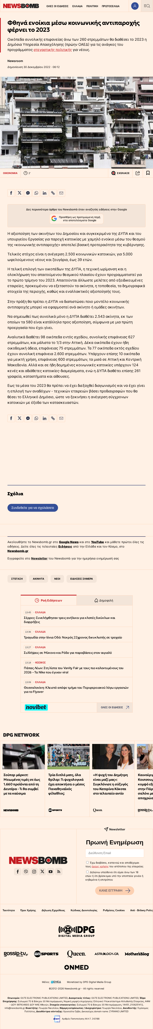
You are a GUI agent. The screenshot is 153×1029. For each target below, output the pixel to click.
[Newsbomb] (38, 861)
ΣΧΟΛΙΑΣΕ (123, 173)
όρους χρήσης (100, 866)
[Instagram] (34, 871)
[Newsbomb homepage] (21, 6)
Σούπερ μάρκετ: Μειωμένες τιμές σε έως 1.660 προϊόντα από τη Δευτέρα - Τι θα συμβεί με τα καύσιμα (22, 784)
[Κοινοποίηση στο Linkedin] (44, 193)
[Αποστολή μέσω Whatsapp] (36, 193)
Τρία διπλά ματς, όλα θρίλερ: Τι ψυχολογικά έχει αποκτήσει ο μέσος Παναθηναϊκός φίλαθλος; (66, 784)
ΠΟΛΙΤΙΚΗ (92, 6)
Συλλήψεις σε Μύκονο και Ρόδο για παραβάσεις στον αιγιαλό (68, 653)
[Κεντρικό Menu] (147, 6)
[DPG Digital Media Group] (76, 931)
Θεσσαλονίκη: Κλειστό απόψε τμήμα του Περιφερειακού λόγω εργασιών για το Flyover (76, 690)
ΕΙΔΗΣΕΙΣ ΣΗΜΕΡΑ (81, 578)
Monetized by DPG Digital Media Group (89, 982)
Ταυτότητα (9, 910)
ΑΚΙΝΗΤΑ (38, 578)
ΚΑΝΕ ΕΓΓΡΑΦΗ (110, 890)
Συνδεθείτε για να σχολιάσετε (32, 508)
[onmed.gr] (76, 967)
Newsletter (39, 558)
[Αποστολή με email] (61, 193)
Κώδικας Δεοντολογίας (84, 910)
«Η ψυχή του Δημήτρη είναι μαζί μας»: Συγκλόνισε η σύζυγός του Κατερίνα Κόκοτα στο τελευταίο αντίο (110, 784)
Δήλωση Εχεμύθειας (53, 910)
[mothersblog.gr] (137, 954)
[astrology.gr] (107, 954)
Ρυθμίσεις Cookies (114, 910)
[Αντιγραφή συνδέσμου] (138, 173)
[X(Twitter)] (42, 871)
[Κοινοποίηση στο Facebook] (11, 193)
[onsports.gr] (46, 954)
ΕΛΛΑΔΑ (77, 6)
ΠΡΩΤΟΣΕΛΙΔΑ (110, 6)
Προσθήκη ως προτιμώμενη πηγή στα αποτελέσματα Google (79, 219)
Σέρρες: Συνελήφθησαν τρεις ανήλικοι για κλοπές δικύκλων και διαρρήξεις (69, 620)
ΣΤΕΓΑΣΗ (17, 578)
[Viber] (26, 871)
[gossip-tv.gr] (16, 954)
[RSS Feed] (59, 871)
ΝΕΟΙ (57, 578)
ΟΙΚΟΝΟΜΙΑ (10, 173)
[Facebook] (17, 871)
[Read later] (148, 173)
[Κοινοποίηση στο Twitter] (19, 193)
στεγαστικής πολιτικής (53, 49)
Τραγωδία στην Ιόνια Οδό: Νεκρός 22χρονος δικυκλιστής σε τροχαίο (73, 637)
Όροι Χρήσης (28, 910)
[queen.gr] (76, 954)
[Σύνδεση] (135, 6)
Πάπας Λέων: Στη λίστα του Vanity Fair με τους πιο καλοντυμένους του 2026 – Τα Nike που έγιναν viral (74, 670)
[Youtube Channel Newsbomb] (50, 871)
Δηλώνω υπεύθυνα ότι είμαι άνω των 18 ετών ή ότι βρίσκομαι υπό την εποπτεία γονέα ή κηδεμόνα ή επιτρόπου (114, 876)
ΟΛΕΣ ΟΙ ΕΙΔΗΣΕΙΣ (57, 6)
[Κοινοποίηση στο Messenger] (28, 193)
